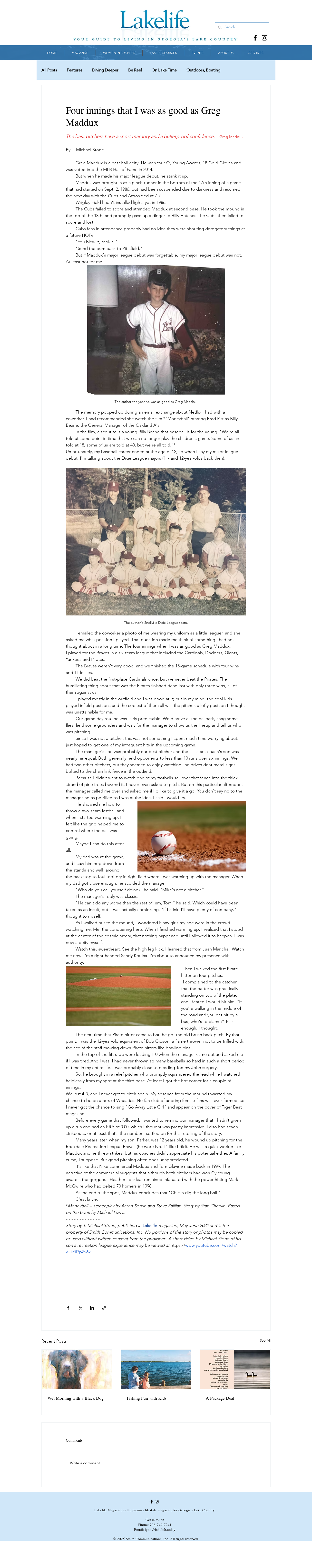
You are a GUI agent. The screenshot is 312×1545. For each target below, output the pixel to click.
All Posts (49, 70)
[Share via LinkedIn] (92, 1308)
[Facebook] (255, 37)
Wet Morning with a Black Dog (76, 1398)
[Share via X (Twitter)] (80, 1308)
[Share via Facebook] (68, 1308)
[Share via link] (104, 1308)
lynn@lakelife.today (160, 1529)
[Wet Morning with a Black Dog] (77, 1369)
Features (74, 70)
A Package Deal (220, 1398)
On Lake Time (164, 70)
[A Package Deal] (235, 1369)
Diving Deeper (105, 70)
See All (265, 1340)
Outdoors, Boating (203, 70)
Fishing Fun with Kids (146, 1398)
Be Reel (135, 70)
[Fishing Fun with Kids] (156, 1369)
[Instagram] (264, 37)
